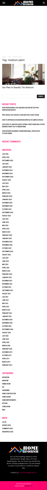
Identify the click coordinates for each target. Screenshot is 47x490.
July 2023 (5, 219)
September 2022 (7, 251)
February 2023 (7, 235)
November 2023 (7, 206)
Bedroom (5, 380)
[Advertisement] (23, 30)
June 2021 (5, 300)
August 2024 (6, 180)
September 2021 (7, 290)
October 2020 (6, 326)
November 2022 (7, 245)
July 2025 (5, 164)
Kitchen (4, 403)
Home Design (6, 397)
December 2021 (7, 281)
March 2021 (6, 310)
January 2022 (7, 277)
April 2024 (5, 190)
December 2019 (7, 352)
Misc (3, 410)
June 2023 (5, 222)
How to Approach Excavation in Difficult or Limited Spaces (22, 120)
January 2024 (7, 199)
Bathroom (5, 377)
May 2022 (5, 264)
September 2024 (7, 177)
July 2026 (5, 154)
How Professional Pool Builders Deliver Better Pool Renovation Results (20, 109)
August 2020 (6, 332)
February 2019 (7, 365)
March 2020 (6, 345)
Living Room (6, 406)
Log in (4, 422)
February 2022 (7, 274)
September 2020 (7, 329)
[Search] (44, 3)
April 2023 (5, 229)
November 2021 (7, 284)
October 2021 (6, 287)
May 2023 (5, 225)
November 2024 (7, 173)
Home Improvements (9, 400)
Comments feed (7, 428)
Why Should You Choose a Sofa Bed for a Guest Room (20, 115)
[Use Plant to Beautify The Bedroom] (23, 74)
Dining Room (6, 384)
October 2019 (6, 355)
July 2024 (5, 183)
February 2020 (7, 349)
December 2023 (7, 203)
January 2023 (7, 238)
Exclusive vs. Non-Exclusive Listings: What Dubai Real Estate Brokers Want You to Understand (23, 126)
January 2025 (7, 167)
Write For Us (28, 486)
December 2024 (7, 170)
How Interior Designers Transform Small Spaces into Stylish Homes (21, 132)
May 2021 (5, 303)
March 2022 (6, 271)
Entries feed (6, 425)
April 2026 (5, 157)
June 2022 (5, 261)
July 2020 (5, 336)
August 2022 (6, 255)
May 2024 (5, 186)
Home (4, 57)
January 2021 (7, 316)
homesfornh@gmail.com (28, 472)
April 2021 (5, 307)
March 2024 (6, 193)
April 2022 (5, 268)
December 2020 (7, 319)
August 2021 (6, 294)
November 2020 (7, 323)
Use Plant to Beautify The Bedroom (18, 87)
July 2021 (5, 297)
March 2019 (6, 362)
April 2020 (5, 342)
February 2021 (7, 313)
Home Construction (9, 393)
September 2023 (7, 212)
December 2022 (7, 242)
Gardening (6, 390)
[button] (3, 3)
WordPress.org (7, 432)
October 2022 (6, 248)
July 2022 (5, 258)
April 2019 (5, 358)
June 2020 (5, 339)
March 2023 (6, 232)
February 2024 (7, 196)
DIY (3, 387)
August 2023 (6, 216)
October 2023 (6, 209)
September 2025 (7, 160)
